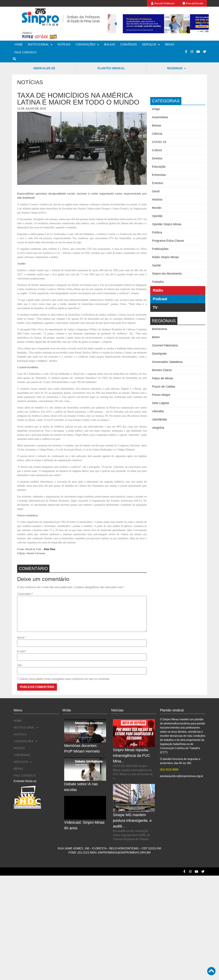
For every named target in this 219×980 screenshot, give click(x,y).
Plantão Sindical (111, 68)
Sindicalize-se (44, 68)
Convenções (85, 44)
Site (19, 665)
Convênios (128, 44)
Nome (21, 637)
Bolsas (109, 44)
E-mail (22, 651)
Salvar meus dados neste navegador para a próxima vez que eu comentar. (65, 679)
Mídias (169, 44)
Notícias (63, 44)
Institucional (38, 44)
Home (19, 44)
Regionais (175, 68)
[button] (115, 23)
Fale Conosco (25, 52)
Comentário (25, 594)
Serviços (149, 44)
